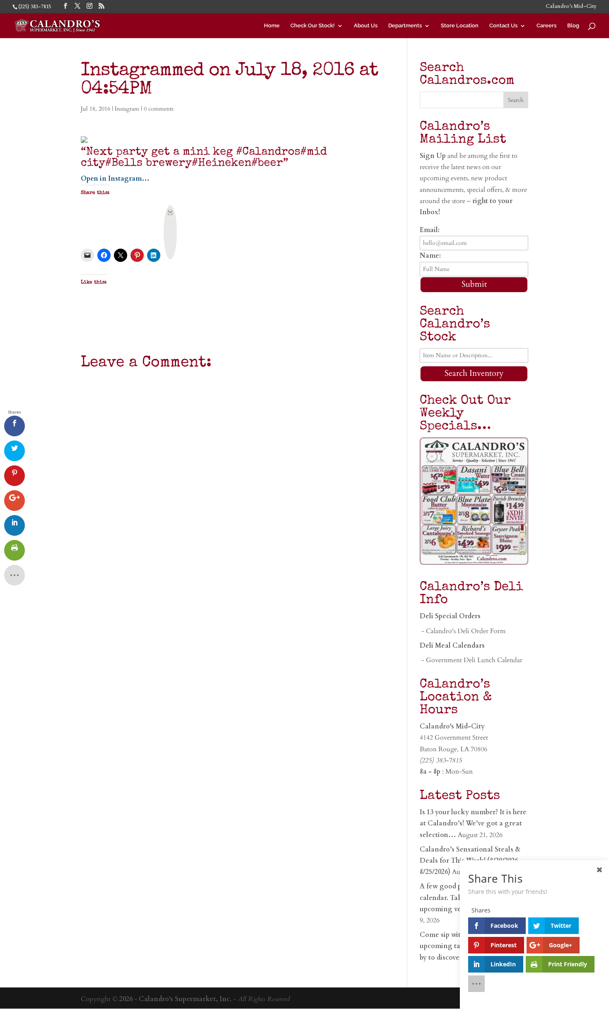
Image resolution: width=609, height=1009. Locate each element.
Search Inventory (474, 373)
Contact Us (503, 26)
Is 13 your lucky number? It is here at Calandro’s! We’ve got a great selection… (473, 823)
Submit (474, 284)
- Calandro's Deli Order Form (463, 631)
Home (272, 26)
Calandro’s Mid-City (571, 7)
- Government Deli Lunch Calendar (471, 660)
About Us (365, 26)
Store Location (460, 26)
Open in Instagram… (115, 178)
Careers (546, 26)
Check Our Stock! (312, 26)
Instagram (127, 109)
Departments (405, 26)
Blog (573, 26)
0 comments (159, 109)
